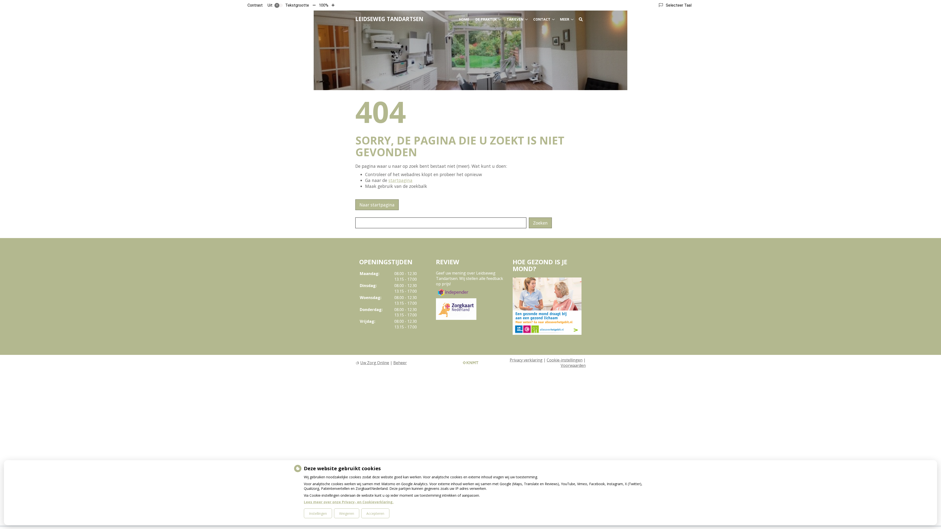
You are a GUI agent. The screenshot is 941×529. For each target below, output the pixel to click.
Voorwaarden (573, 365)
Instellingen (318, 513)
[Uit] (278, 5)
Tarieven (515, 19)
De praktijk (486, 19)
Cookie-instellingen (564, 360)
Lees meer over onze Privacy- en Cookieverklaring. (349, 502)
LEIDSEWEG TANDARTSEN (389, 19)
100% (323, 5)
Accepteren (375, 513)
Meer (564, 19)
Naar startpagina (377, 205)
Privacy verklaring (526, 360)
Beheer (400, 362)
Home (464, 19)
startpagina (400, 180)
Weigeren (346, 513)
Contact (541, 19)
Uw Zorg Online (374, 362)
